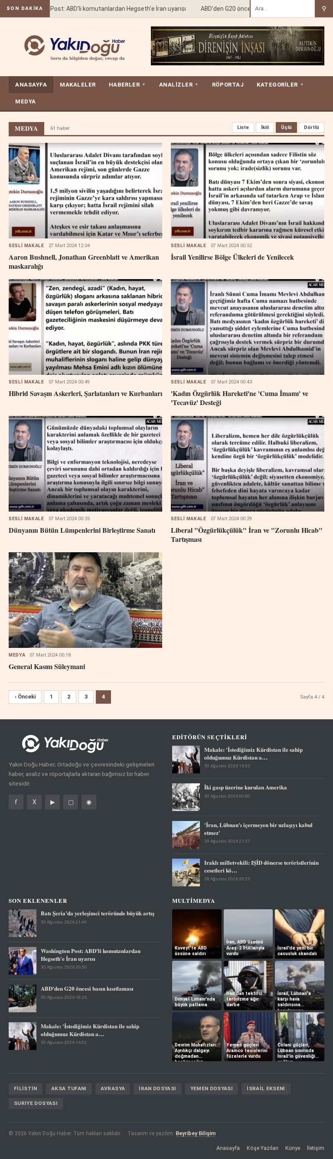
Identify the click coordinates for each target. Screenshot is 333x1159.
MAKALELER (78, 84)
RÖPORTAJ (228, 84)
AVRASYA (113, 1088)
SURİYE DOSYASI (36, 1103)
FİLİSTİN (25, 1088)
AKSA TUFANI (69, 1088)
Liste (243, 127)
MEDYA (25, 101)
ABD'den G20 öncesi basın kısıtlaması (243, 8)
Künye (292, 1148)
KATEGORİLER (280, 84)
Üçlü (286, 127)
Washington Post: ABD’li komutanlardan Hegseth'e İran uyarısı (92, 8)
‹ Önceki (25, 696)
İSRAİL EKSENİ (266, 1088)
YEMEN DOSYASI (211, 1088)
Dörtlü (311, 127)
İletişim (315, 1148)
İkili (265, 127)
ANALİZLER (179, 84)
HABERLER (127, 84)
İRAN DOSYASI (157, 1088)
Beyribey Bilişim (195, 1133)
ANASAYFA (31, 84)
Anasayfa (228, 1148)
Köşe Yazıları (262, 1148)
